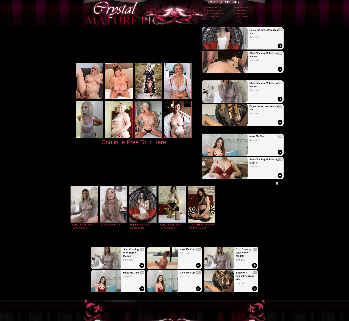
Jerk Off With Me (110, 224)
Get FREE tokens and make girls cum (201, 226)
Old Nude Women (241, 17)
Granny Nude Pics (241, 10)
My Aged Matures (214, 10)
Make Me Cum (257, 136)
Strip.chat (254, 37)
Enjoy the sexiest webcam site (264, 32)
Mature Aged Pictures (243, 7)
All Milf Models (213, 17)
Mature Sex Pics (214, 7)
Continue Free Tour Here (133, 142)
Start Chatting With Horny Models (264, 55)
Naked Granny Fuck (215, 14)
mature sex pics (240, 14)
